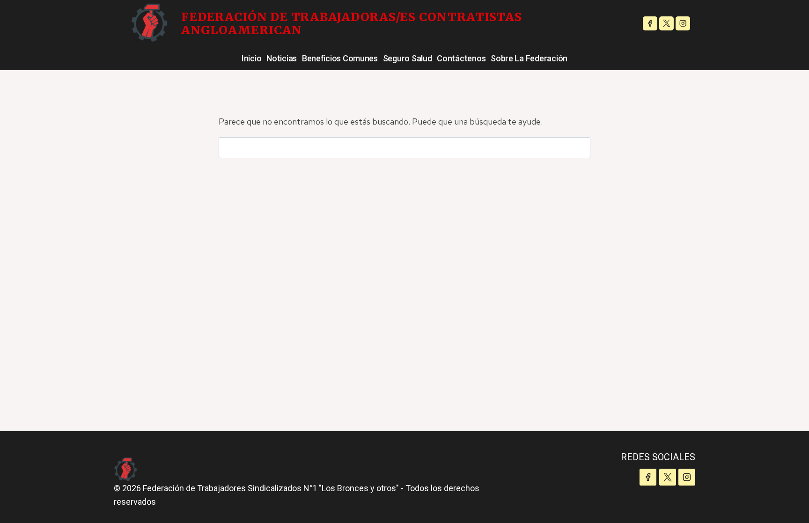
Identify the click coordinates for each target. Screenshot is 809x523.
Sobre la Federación (529, 58)
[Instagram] (683, 23)
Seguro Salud (407, 58)
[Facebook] (650, 23)
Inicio (251, 58)
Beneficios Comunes (340, 58)
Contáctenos (461, 58)
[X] (666, 23)
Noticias (281, 58)
